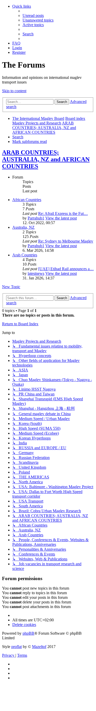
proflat (16, 646)
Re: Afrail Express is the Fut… (63, 213)
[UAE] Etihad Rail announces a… (66, 269)
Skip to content (14, 91)
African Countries (26, 199)
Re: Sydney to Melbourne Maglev (65, 241)
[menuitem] (33, 15)
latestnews (36, 273)
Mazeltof (39, 646)
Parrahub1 (36, 218)
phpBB (28, 633)
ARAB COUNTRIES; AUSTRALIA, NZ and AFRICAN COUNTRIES (46, 159)
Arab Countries (24, 255)
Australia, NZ (23, 227)
